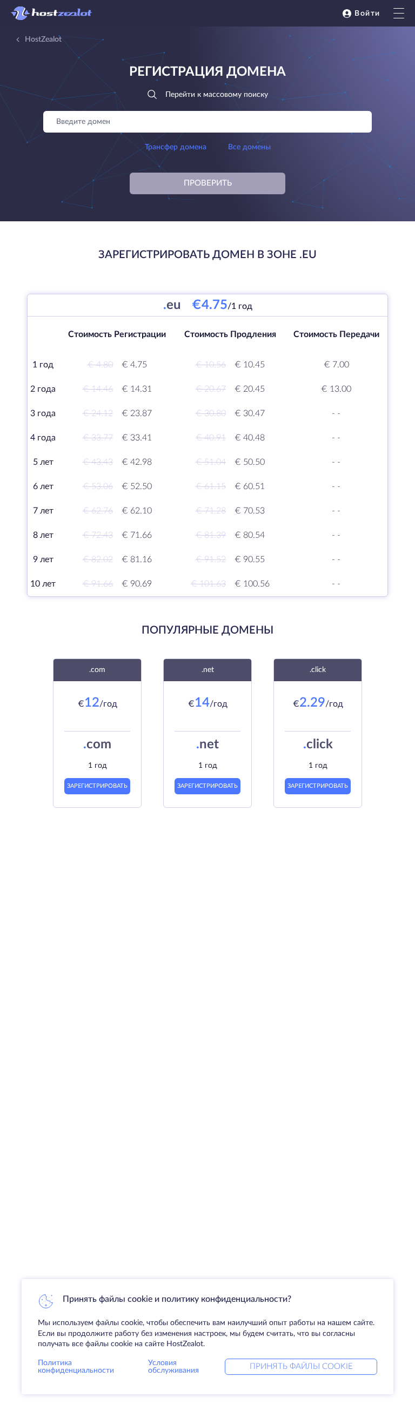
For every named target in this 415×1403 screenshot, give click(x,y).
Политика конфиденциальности (76, 1366)
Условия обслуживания (173, 1366)
